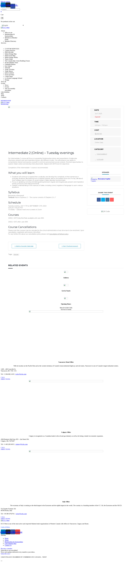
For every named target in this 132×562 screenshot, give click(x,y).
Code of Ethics (5, 527)
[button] (2, 18)
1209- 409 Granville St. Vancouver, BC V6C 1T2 (66, 282)
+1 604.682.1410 (66, 296)
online (16, 254)
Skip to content (5, 1)
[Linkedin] (107, 200)
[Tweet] (103, 200)
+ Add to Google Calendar (23, 246)
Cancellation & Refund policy (58, 234)
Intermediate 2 (102, 154)
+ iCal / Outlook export (70, 246)
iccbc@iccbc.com (66, 294)
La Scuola (100, 159)
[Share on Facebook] (99, 200)
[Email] (112, 200)
